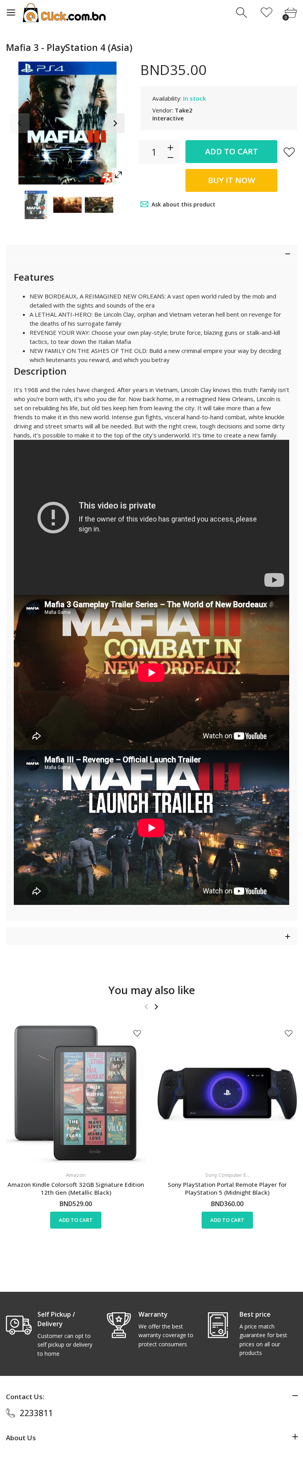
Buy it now (231, 180)
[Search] (242, 12)
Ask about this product (183, 204)
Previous (20, 123)
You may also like (151, 990)
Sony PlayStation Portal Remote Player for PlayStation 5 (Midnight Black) (227, 1188)
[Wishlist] (266, 12)
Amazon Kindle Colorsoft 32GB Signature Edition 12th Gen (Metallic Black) (75, 1188)
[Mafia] (36, 205)
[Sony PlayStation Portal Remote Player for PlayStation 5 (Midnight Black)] (227, 1094)
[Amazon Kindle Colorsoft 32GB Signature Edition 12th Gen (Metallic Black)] (76, 1094)
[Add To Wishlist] (289, 152)
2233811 (36, 1413)
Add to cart (231, 151)
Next (115, 123)
